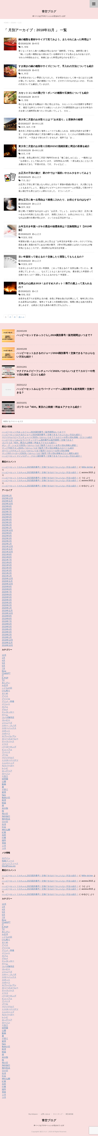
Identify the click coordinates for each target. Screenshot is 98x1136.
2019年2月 (7, 635)
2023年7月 (7, 512)
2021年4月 (7, 568)
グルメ (5, 709)
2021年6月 (7, 562)
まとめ (5, 693)
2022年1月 (7, 544)
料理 (37, 44)
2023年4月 (7, 520)
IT (3, 676)
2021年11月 (7, 549)
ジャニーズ (7, 723)
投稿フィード (8, 861)
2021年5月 (7, 565)
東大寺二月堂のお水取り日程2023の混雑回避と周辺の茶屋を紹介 (54, 146)
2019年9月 (7, 616)
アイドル (6, 699)
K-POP (5, 678)
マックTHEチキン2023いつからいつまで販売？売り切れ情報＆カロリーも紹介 (38, 448)
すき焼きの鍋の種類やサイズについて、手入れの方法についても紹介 (56, 66)
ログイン (6, 858)
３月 (4, 848)
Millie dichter (87, 467)
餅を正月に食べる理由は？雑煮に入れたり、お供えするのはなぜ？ (55, 199)
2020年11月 (7, 581)
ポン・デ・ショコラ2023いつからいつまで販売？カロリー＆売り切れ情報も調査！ (40, 445)
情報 (26, 47)
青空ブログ (49, 11)
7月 (3, 668)
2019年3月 (7, 632)
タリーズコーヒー (10, 739)
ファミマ (6, 752)
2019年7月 (7, 621)
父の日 (5, 822)
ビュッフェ (7, 749)
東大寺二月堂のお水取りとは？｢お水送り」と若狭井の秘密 (51, 119)
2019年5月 (7, 627)
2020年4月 (7, 600)
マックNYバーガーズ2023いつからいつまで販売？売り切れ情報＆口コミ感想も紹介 (40, 453)
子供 (23, 180)
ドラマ (5, 744)
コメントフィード (10, 863)
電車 (4, 843)
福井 (28, 127)
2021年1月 (7, 576)
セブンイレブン (9, 736)
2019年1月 (7, 637)
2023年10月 (7, 504)
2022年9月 (7, 533)
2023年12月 (7, 498)
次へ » (21, 316)
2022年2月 (7, 541)
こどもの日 (7, 688)
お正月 (38, 177)
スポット (6, 731)
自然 (4, 835)
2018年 (13, 23)
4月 (3, 660)
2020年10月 (7, 584)
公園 (4, 781)
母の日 (5, 814)
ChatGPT (6, 673)
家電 (4, 792)
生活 (4, 824)
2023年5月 (7, 517)
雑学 (23, 207)
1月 (36, 291)
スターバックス (9, 728)
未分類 (5, 808)
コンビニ (6, 720)
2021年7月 (7, 560)
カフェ (5, 707)
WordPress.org (8, 866)
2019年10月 (7, 613)
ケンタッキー (8, 712)
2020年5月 (7, 597)
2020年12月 (7, 578)
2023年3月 (7, 522)
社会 (4, 827)
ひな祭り (6, 691)
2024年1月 (7, 496)
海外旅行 (6, 816)
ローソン (6, 773)
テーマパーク (8, 741)
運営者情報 (69, 1114)
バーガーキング (9, 747)
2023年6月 (7, 514)
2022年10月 (7, 530)
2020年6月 (7, 594)
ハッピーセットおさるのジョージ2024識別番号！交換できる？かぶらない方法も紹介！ (42, 435)
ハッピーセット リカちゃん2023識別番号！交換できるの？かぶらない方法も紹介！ (40, 467)
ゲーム (5, 715)
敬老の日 (6, 797)
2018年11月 (7, 643)
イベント (6, 704)
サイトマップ (57, 1114)
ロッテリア (7, 771)
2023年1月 (7, 528)
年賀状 (24, 237)
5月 (3, 663)
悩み (4, 795)
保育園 (5, 779)
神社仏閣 (39, 124)
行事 (33, 127)
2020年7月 (7, 592)
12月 (4, 655)
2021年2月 (7, 573)
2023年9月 (7, 506)
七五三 (5, 776)
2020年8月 (7, 589)
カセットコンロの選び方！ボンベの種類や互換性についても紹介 (54, 93)
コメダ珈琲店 (8, 717)
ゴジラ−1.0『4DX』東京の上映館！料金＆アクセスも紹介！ (49, 407)
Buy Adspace (33, 1114)
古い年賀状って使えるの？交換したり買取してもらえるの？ (51, 256)
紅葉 (4, 832)
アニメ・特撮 (8, 701)
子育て (5, 789)
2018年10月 (7, 645)
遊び (28, 180)
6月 (3, 666)
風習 (28, 207)
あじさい (6, 683)
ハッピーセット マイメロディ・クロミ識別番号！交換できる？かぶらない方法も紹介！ (42, 456)
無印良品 (6, 819)
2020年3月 (7, 602)
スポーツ (6, 733)
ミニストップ (8, 763)
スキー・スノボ (9, 725)
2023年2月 (7, 525)
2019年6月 (7, 624)
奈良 (23, 127)
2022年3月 (7, 538)
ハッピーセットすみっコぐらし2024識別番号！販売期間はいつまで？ (55, 335)
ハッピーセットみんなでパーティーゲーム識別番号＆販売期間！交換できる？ (37, 440)
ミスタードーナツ (10, 760)
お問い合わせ (45, 1114)
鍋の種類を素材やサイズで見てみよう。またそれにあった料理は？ (55, 39)
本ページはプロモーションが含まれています (49, 1125)
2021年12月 (7, 546)
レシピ (5, 768)
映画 (4, 803)
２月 (4, 846)
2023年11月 (7, 501)
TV (3, 680)
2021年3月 (7, 570)
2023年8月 (7, 509)
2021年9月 (7, 554)
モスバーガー (8, 765)
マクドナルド (8, 757)
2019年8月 (7, 619)
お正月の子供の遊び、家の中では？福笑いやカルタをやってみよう (55, 173)
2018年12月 (7, 640)
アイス (5, 696)
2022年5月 (7, 536)
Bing (4, 671)
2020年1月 (7, 608)
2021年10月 (7, 552)
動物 (4, 784)
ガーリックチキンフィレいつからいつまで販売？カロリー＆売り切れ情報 (35, 451)
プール (5, 755)
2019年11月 (7, 610)
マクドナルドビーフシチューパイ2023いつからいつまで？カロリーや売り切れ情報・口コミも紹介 (47, 437)
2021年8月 (7, 557)
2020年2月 (7, 605)
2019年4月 (7, 629)
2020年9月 (7, 586)
